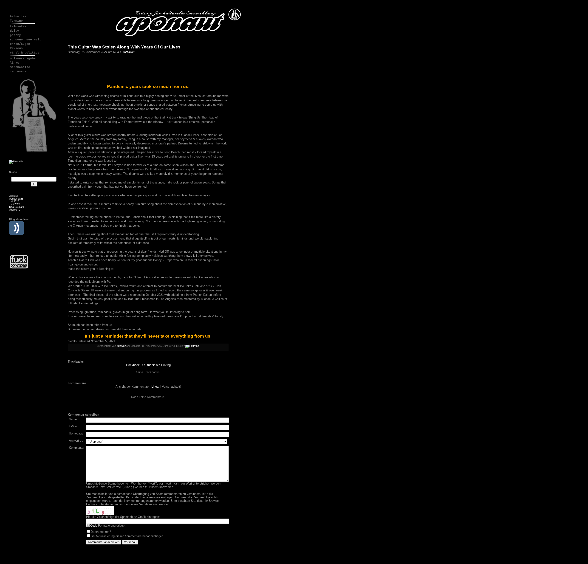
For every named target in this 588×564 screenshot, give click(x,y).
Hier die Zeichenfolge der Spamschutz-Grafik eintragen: (123, 517)
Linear (155, 386)
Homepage (76, 433)
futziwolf (128, 52)
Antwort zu (76, 440)
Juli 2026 (14, 201)
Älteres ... (14, 209)
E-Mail (73, 426)
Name (73, 419)
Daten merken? (101, 531)
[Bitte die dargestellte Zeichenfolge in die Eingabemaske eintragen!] (100, 510)
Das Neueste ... (18, 207)
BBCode (91, 525)
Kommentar (76, 447)
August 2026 (16, 198)
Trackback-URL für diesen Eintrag (148, 365)
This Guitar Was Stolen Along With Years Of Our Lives (124, 47)
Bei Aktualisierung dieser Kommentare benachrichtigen (127, 536)
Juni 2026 (14, 204)
